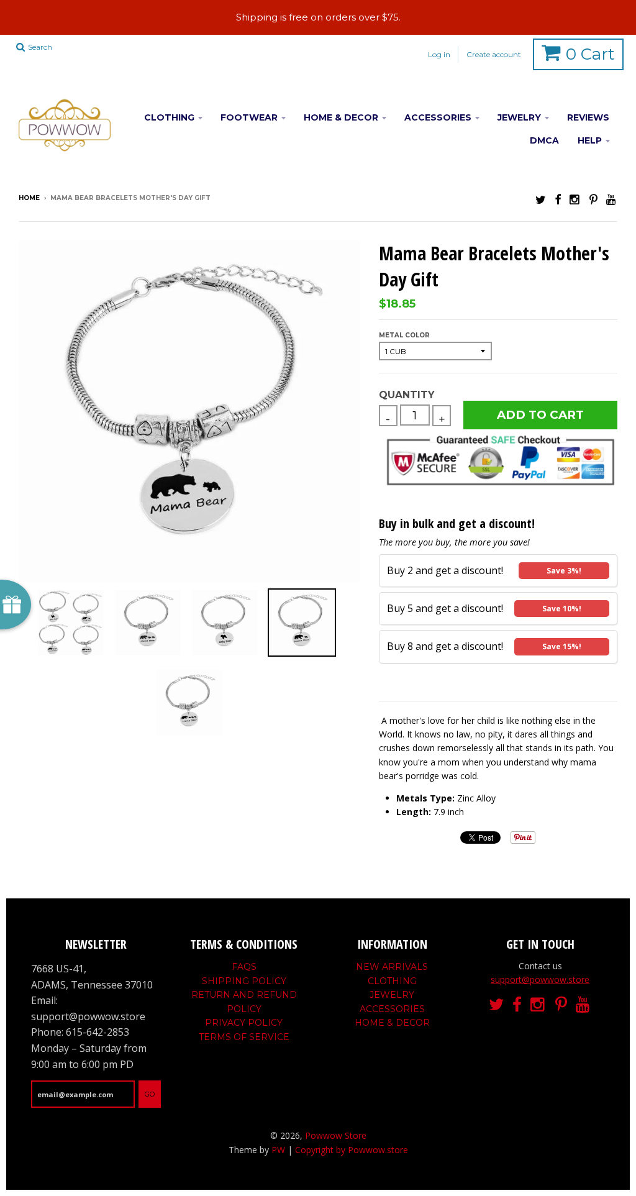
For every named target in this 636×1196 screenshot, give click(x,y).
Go (150, 1094)
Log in (439, 54)
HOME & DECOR (341, 117)
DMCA (544, 140)
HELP (590, 140)
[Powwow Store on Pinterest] (593, 199)
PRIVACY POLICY (244, 1022)
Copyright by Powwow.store (351, 1150)
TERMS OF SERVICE (244, 1037)
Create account (493, 54)
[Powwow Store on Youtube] (611, 199)
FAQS (244, 966)
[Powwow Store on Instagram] (575, 199)
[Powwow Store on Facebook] (558, 199)
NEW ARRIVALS (392, 966)
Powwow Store (335, 1135)
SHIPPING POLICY (244, 981)
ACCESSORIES (437, 117)
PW (278, 1150)
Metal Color (404, 335)
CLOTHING (169, 117)
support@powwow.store (540, 979)
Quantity (406, 395)
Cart (590, 54)
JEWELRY (519, 117)
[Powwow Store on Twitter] (540, 199)
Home (29, 198)
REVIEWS (588, 117)
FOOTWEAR (249, 117)
